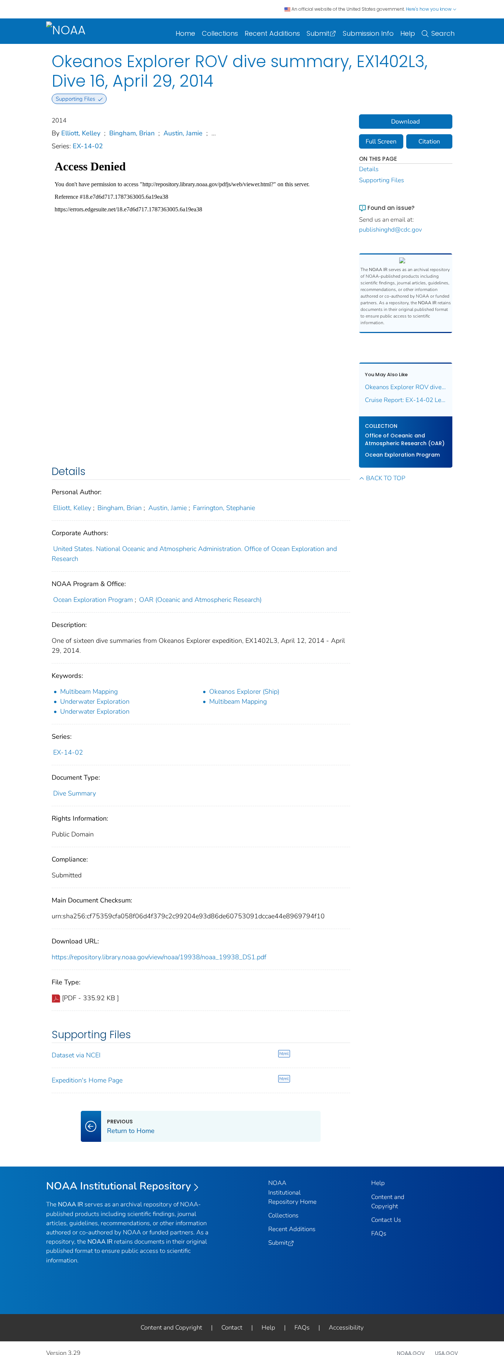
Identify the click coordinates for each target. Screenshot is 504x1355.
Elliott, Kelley (80, 133)
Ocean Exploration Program (93, 599)
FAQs (378, 1233)
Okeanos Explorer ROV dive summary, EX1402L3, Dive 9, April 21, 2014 (406, 387)
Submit (318, 33)
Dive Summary (74, 793)
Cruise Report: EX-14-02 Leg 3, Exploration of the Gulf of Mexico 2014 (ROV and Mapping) (406, 400)
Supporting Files (381, 180)
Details (369, 169)
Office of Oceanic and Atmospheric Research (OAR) (405, 439)
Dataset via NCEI (76, 1055)
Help (407, 33)
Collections (220, 33)
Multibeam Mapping (89, 691)
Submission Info (368, 33)
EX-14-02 (88, 146)
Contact (231, 1327)
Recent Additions (272, 33)
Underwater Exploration (95, 701)
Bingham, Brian (132, 133)
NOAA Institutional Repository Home (292, 1192)
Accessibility (346, 1327)
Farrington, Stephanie (224, 507)
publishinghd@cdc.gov (390, 229)
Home (185, 33)
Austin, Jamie (183, 133)
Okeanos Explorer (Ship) (244, 691)
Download (405, 121)
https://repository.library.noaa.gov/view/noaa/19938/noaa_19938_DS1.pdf (159, 957)
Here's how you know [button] (429, 9)
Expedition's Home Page (87, 1080)
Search (443, 33)
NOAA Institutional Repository (118, 1186)
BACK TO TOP (385, 478)
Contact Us (386, 1220)
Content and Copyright (171, 1327)
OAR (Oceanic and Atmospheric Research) (200, 599)
